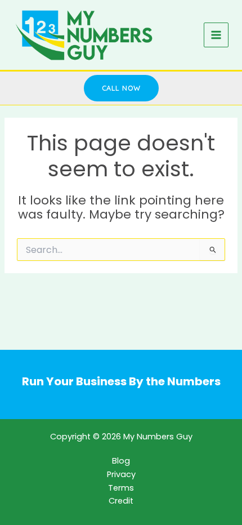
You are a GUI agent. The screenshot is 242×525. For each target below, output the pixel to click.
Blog (121, 460)
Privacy (121, 474)
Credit (121, 500)
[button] (121, 88)
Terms (121, 487)
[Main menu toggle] (216, 35)
